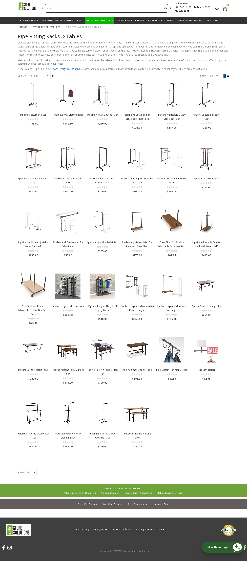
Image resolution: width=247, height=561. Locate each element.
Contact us (163, 529)
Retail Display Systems (160, 20)
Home (23, 27)
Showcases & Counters (130, 20)
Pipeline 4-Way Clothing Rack (102, 114)
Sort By (22, 75)
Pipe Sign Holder (206, 369)
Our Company (82, 529)
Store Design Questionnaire (67, 68)
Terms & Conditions (121, 529)
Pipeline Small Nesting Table (206, 306)
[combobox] (106, 8)
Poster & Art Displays (190, 20)
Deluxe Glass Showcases (170, 492)
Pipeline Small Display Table (137, 369)
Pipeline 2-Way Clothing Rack (68, 114)
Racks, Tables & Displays (99, 20)
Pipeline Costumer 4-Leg (33, 114)
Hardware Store (161, 504)
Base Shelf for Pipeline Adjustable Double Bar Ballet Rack (33, 310)
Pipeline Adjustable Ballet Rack (102, 242)
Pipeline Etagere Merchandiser (68, 306)
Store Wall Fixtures (87, 504)
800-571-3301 (183, 7)
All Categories (28, 20)
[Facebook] (3, 547)
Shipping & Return (144, 529)
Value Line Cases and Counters (80, 492)
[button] (216, 8)
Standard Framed (110, 492)
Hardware (212, 20)
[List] (228, 76)
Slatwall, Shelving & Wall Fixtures (61, 20)
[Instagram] (9, 547)
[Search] (166, 8)
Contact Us (138, 60)
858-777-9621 (202, 7)
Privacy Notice (100, 529)
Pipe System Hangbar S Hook (171, 369)
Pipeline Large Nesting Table (33, 369)
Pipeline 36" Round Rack (206, 178)
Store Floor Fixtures (46, 27)
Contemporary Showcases (138, 492)
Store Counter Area (137, 504)
